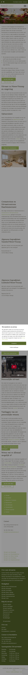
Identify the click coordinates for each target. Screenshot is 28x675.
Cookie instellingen (14, 347)
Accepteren (14, 343)
